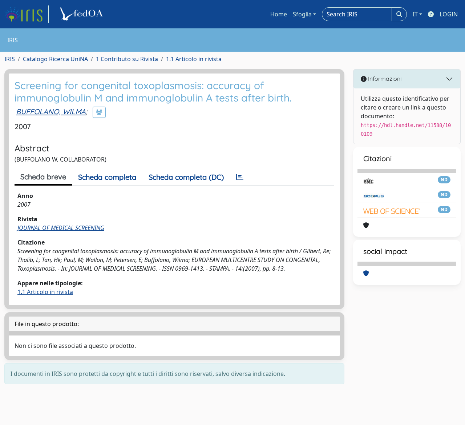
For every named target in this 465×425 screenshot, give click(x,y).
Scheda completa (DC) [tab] (186, 177)
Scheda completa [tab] (107, 177)
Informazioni (384, 78)
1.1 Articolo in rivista (194, 59)
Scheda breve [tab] (43, 176)
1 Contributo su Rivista (127, 59)
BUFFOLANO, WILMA (51, 111)
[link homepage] (26, 14)
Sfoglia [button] (302, 14)
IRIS (9, 59)
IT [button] (415, 14)
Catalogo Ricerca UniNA (55, 59)
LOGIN (449, 14)
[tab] (240, 177)
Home (278, 14)
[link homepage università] (82, 14)
